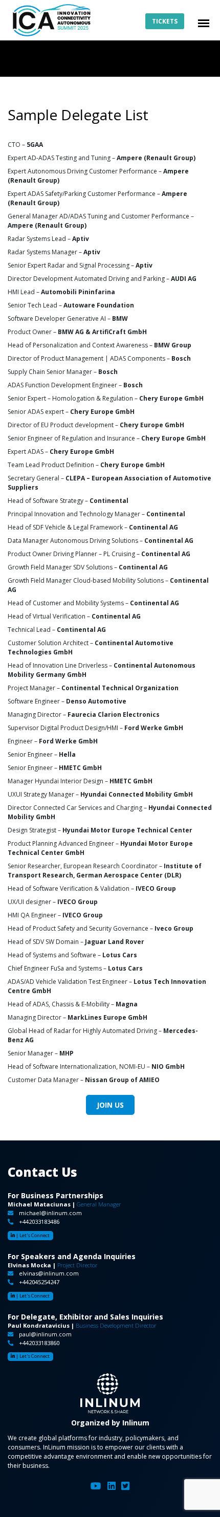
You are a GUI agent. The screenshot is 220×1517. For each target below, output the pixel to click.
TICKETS (165, 21)
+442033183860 (39, 1343)
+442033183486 (39, 1221)
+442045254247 (39, 1282)
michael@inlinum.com (50, 1213)
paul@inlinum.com (45, 1334)
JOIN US (110, 1105)
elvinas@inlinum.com (49, 1273)
